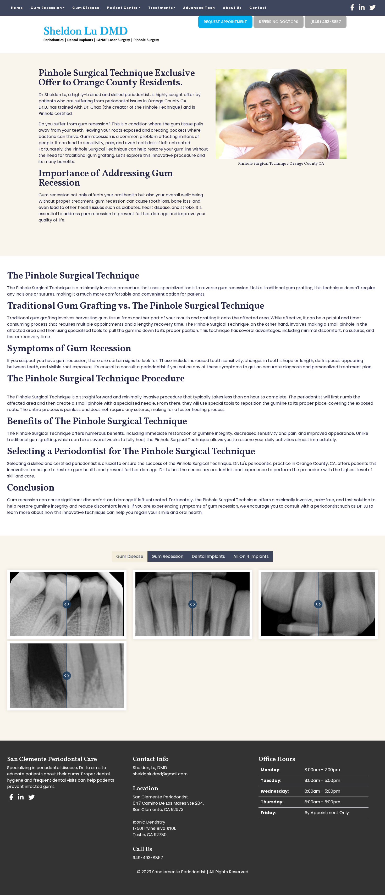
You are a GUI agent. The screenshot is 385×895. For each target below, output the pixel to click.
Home (17, 7)
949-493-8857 (148, 858)
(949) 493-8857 (325, 21)
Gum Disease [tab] (129, 556)
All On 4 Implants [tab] (251, 556)
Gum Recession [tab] (167, 556)
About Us (232, 7)
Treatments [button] (160, 7)
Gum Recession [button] (46, 7)
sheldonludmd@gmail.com (160, 774)
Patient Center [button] (122, 7)
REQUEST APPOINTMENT (225, 21)
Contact (258, 7)
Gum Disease (85, 7)
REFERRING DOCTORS (278, 21)
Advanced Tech (199, 7)
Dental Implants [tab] (208, 556)
